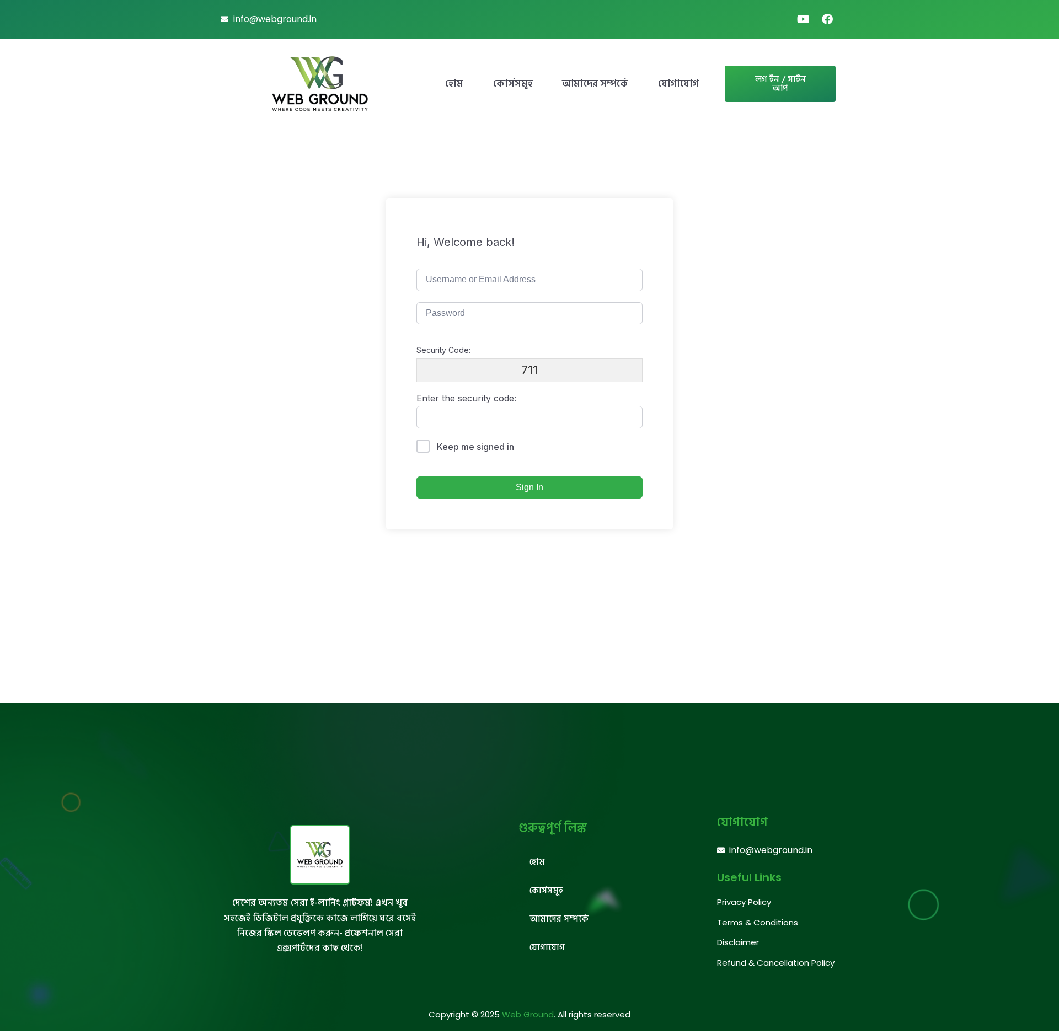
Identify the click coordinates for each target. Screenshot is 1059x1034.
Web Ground (528, 1014)
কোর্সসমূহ (513, 84)
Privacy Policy (744, 902)
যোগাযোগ (678, 84)
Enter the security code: (466, 398)
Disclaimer (738, 942)
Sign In (529, 487)
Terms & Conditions (757, 922)
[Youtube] (803, 19)
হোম (454, 84)
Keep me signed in (475, 446)
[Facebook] (827, 19)
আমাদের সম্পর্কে (595, 84)
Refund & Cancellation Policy (776, 962)
